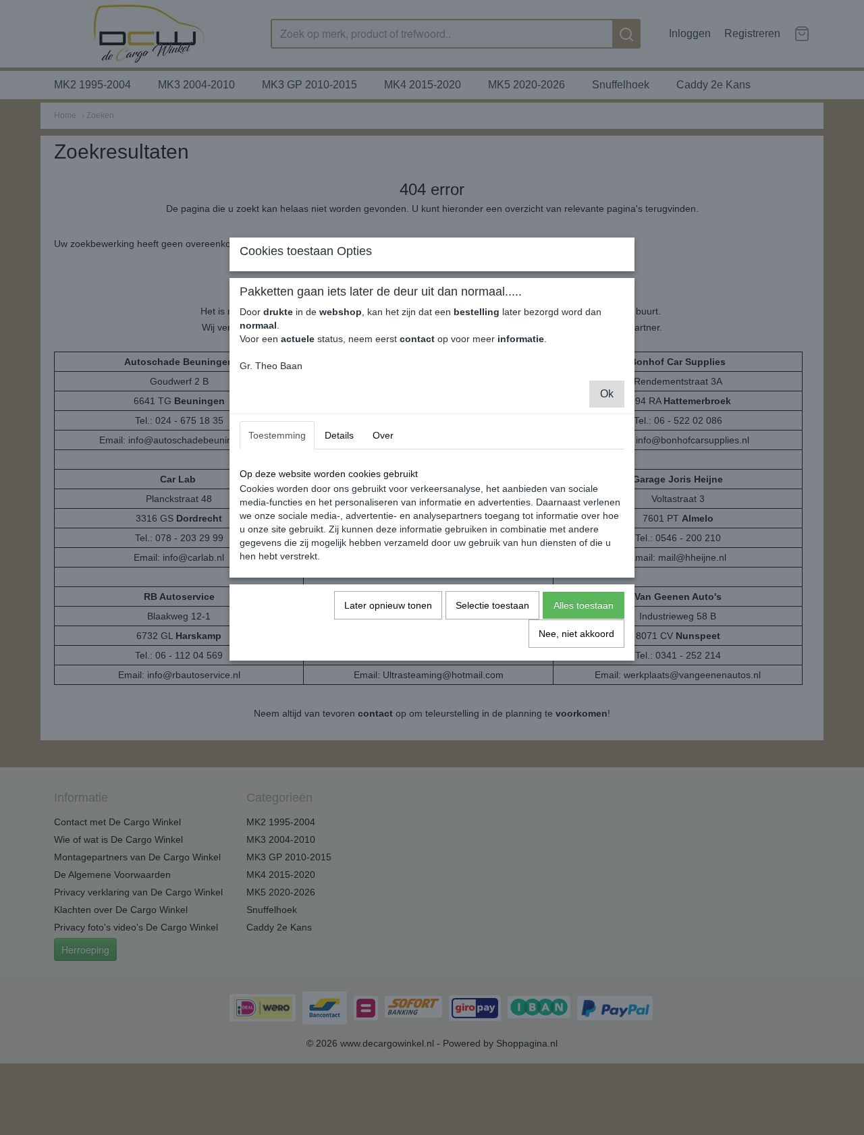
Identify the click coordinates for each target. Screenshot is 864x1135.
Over (383, 435)
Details (339, 435)
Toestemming (277, 435)
